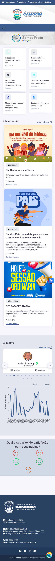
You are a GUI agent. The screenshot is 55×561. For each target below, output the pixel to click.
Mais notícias (43, 122)
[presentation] (5, 365)
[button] (6, 375)
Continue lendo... (12, 185)
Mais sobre (44, 347)
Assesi (18, 558)
